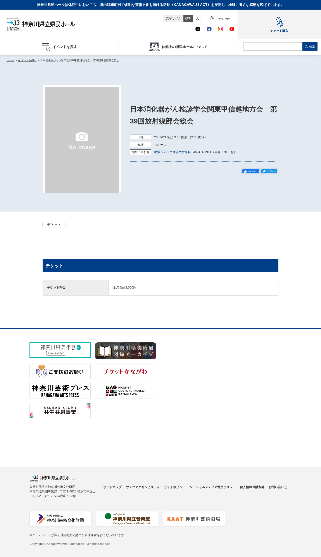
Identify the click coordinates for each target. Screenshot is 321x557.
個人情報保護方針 (252, 487)
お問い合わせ (278, 487)
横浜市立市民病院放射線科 (172, 152)
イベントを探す (27, 60)
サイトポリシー (174, 487)
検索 (312, 46)
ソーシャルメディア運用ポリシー (213, 487)
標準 (188, 18)
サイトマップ (112, 487)
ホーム (10, 60)
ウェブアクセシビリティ (143, 487)
